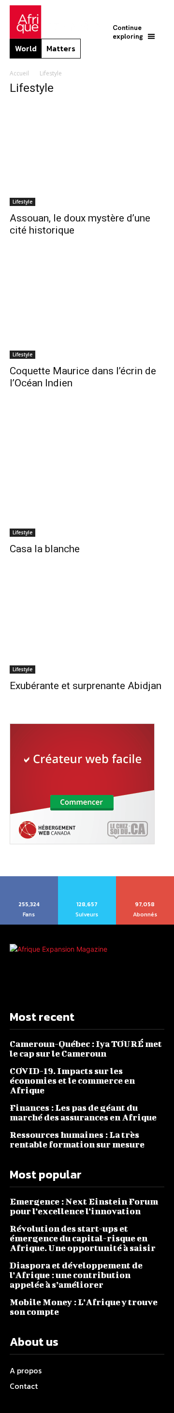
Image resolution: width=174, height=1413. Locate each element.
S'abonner (145, 879)
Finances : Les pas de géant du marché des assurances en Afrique (83, 1112)
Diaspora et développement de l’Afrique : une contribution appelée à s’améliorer (76, 1275)
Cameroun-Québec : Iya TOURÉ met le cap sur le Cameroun (86, 1049)
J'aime (29, 879)
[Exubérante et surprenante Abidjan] (87, 630)
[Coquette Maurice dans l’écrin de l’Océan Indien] (87, 313)
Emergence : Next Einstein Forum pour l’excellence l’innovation (84, 1206)
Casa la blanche (45, 549)
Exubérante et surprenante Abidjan (85, 686)
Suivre (87, 879)
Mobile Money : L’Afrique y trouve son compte (84, 1307)
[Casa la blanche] (87, 479)
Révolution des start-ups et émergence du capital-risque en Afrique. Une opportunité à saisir (83, 1238)
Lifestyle (22, 201)
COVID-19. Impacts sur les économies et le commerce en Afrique (72, 1080)
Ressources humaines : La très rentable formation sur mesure (78, 1139)
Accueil (19, 73)
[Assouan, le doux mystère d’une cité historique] (87, 155)
